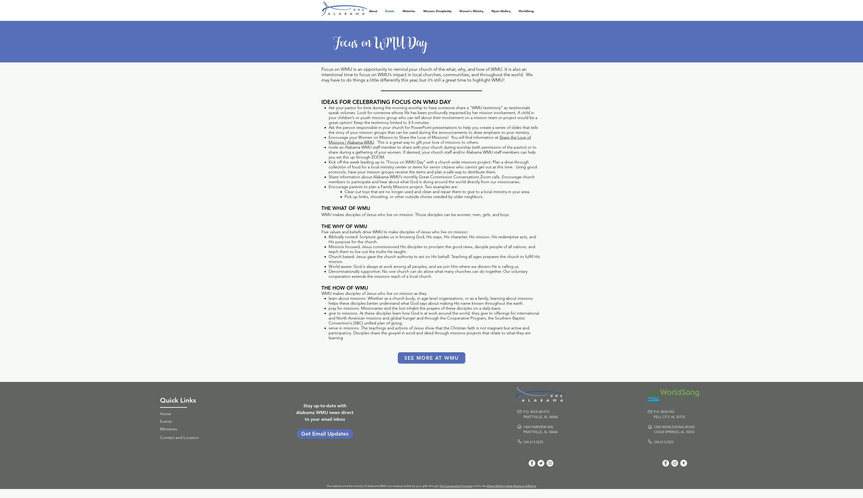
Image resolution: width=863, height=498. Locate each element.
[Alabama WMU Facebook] (532, 463)
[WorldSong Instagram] (674, 463)
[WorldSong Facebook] (665, 463)
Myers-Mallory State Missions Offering (511, 486)
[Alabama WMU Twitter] (541, 463)
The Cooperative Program (455, 486)
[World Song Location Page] (683, 463)
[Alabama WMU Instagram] (550, 463)
